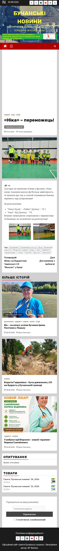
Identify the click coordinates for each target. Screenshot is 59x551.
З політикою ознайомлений (30, 519)
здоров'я (18, 322)
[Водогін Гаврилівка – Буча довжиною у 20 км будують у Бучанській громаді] (29, 357)
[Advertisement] (29, 82)
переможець (10, 253)
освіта (32, 322)
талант (20, 253)
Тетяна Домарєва (25, 132)
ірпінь (32, 250)
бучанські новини (20, 250)
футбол (29, 253)
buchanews (14, 247)
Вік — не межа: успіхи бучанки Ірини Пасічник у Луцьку (24, 326)
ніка (38, 250)
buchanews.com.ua (28, 247)
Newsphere (51, 544)
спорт (18, 115)
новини (7, 115)
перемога (46, 250)
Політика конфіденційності (29, 533)
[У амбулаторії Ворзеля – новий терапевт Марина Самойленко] (29, 414)
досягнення (9, 322)
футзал (37, 253)
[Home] (5, 46)
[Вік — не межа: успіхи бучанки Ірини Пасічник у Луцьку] (29, 300)
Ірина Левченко (24, 333)
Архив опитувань (11, 462)
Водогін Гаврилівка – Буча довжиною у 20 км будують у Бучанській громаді (28, 384)
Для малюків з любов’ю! (47, 260)
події (13, 115)
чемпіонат (46, 253)
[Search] (55, 46)
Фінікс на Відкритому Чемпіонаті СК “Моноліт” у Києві (15, 262)
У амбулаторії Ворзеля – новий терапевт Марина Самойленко (27, 441)
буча (40, 247)
